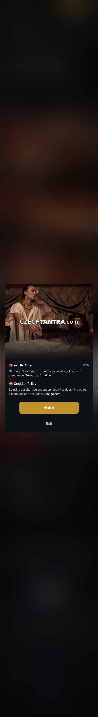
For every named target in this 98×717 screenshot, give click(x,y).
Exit (49, 423)
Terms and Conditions (39, 375)
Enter (49, 407)
